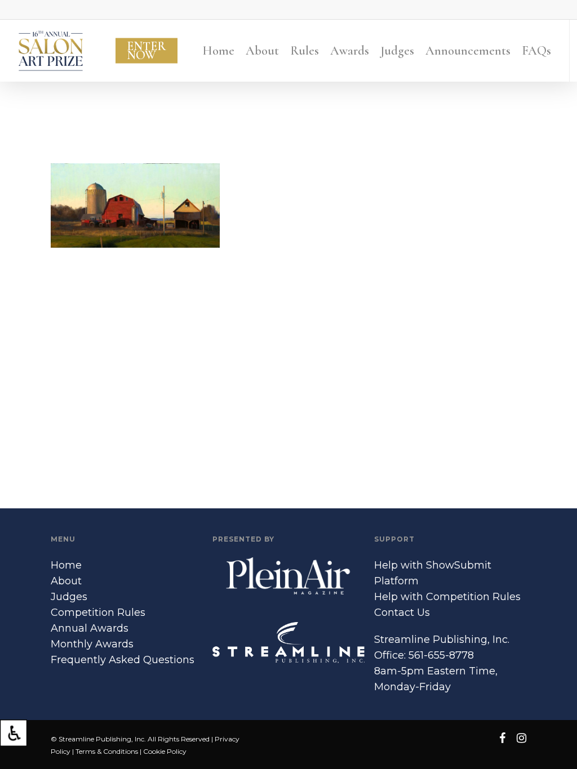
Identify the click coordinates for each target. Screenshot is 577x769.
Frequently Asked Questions (122, 660)
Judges (69, 597)
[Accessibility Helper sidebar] (13, 732)
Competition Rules (98, 612)
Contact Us (402, 612)
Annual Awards (89, 628)
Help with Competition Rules (447, 597)
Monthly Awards (92, 644)
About (66, 581)
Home (66, 565)
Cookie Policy (165, 751)
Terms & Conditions (107, 751)
